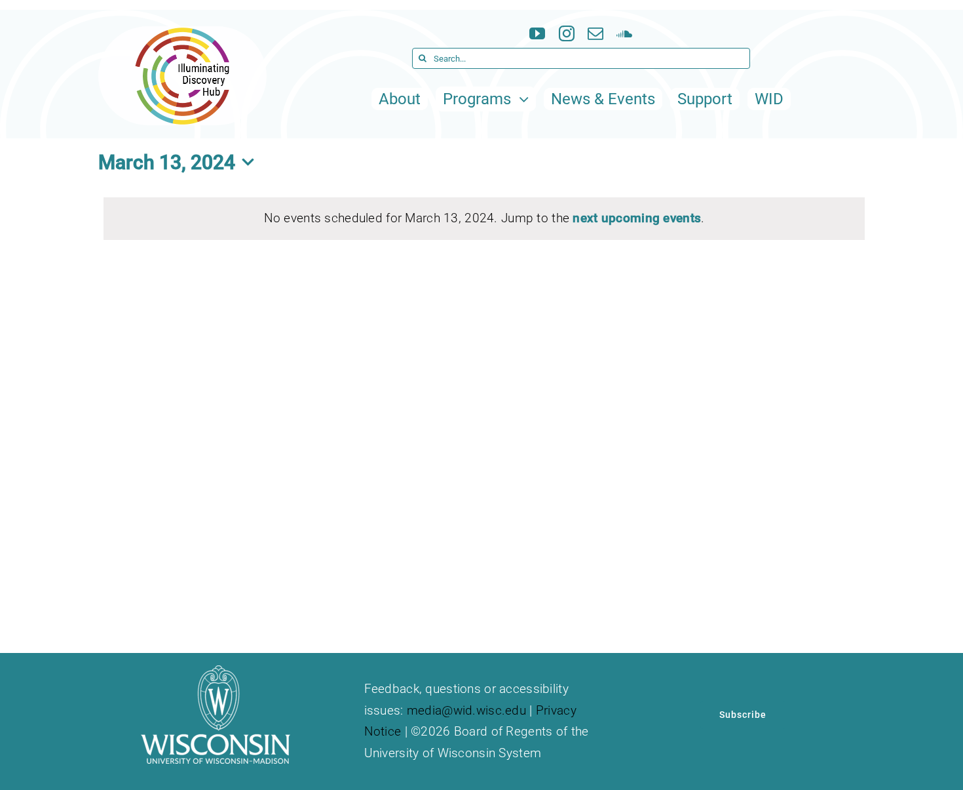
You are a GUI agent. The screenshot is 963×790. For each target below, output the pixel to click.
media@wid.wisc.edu (466, 710)
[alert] (484, 218)
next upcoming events (637, 218)
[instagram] (567, 33)
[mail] (595, 33)
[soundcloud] (624, 33)
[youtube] (537, 33)
